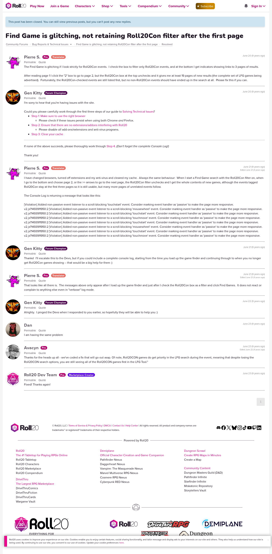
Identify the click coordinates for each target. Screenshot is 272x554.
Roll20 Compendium (29, 473)
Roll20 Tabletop (26, 460)
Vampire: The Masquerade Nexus (121, 468)
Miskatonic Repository (198, 486)
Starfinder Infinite (195, 481)
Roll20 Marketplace (28, 468)
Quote (42, 62)
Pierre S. (32, 57)
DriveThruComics (27, 488)
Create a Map (192, 460)
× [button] (268, 540)
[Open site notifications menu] (246, 6)
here (121, 542)
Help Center (132, 425)
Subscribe (206, 6)
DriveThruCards (26, 497)
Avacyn (32, 348)
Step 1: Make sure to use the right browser (58, 116)
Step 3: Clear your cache (47, 134)
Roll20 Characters (27, 464)
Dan (28, 325)
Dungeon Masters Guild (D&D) (203, 472)
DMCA (107, 425)
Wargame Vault (25, 501)
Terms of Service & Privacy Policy (85, 425)
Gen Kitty (33, 93)
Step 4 (111, 146)
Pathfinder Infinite (195, 477)
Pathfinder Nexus (111, 460)
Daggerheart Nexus (112, 464)
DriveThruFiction (26, 492)
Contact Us (118, 425)
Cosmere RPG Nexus (113, 477)
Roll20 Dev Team (41, 375)
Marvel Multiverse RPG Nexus (119, 473)
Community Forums (17, 44)
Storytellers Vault (195, 490)
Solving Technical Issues (138, 111)
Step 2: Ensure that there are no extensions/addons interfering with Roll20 (79, 125)
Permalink (30, 62)
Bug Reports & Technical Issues (50, 44)
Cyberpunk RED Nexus (114, 482)
